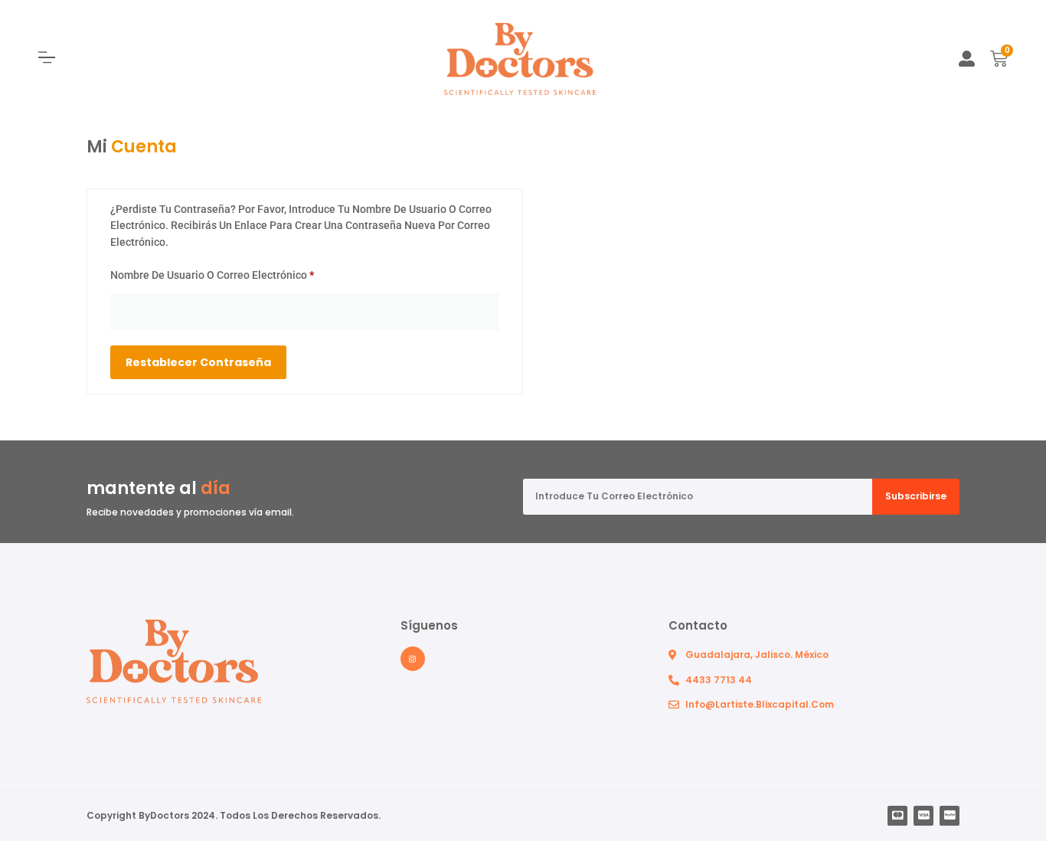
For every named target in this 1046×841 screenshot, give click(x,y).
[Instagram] (412, 658)
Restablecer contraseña (198, 362)
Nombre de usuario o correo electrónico (239, 272)
